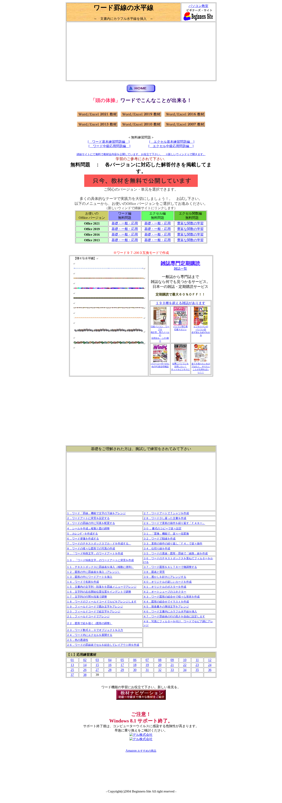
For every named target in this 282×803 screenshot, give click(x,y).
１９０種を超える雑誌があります (180, 303)
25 (72, 670)
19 (147, 665)
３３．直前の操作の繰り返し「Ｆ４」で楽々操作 (172, 543)
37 (72, 674)
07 (147, 660)
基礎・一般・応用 (124, 223)
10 (184, 660)
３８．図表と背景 (154, 571)
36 (209, 670)
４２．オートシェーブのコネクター (164, 591)
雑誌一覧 (180, 268)
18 (134, 665)
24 (209, 665)
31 (147, 670)
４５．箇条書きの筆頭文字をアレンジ (166, 606)
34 (184, 670)
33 (172, 670)
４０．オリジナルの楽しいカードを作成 (167, 581)
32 (159, 670)
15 (97, 665)
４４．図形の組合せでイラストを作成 (166, 601)
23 (197, 665)
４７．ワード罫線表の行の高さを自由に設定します (174, 616)
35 (197, 670)
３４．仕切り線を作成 (156, 548)
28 (109, 670)
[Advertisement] (141, 51)
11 (197, 660)
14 (84, 665)
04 (109, 660)
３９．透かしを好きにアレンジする (164, 576)
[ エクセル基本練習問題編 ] (171, 141)
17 (122, 665)
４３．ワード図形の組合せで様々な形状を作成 (171, 596)
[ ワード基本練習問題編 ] (108, 141)
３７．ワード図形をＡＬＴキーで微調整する (170, 567)
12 (209, 660)
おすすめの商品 (146, 750)
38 (84, 674)
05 (122, 660)
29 (122, 670)
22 (184, 665)
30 (134, 670)
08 (159, 660)
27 (97, 670)
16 (109, 665)
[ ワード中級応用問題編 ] (109, 146)
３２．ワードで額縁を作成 (159, 538)
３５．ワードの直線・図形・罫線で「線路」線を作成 (175, 553)
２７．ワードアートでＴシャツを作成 (166, 513)
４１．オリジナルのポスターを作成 (164, 586)
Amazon (131, 750)
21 (172, 665)
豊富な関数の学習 (190, 223)
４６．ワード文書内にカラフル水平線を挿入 (170, 611)
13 (72, 665)
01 (72, 660)
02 (84, 660)
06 (134, 660)
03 (97, 660)
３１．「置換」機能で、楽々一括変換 (166, 533)
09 (172, 660)
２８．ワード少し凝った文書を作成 (164, 518)
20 (159, 665)
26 (84, 670)
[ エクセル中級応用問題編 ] (170, 146)
